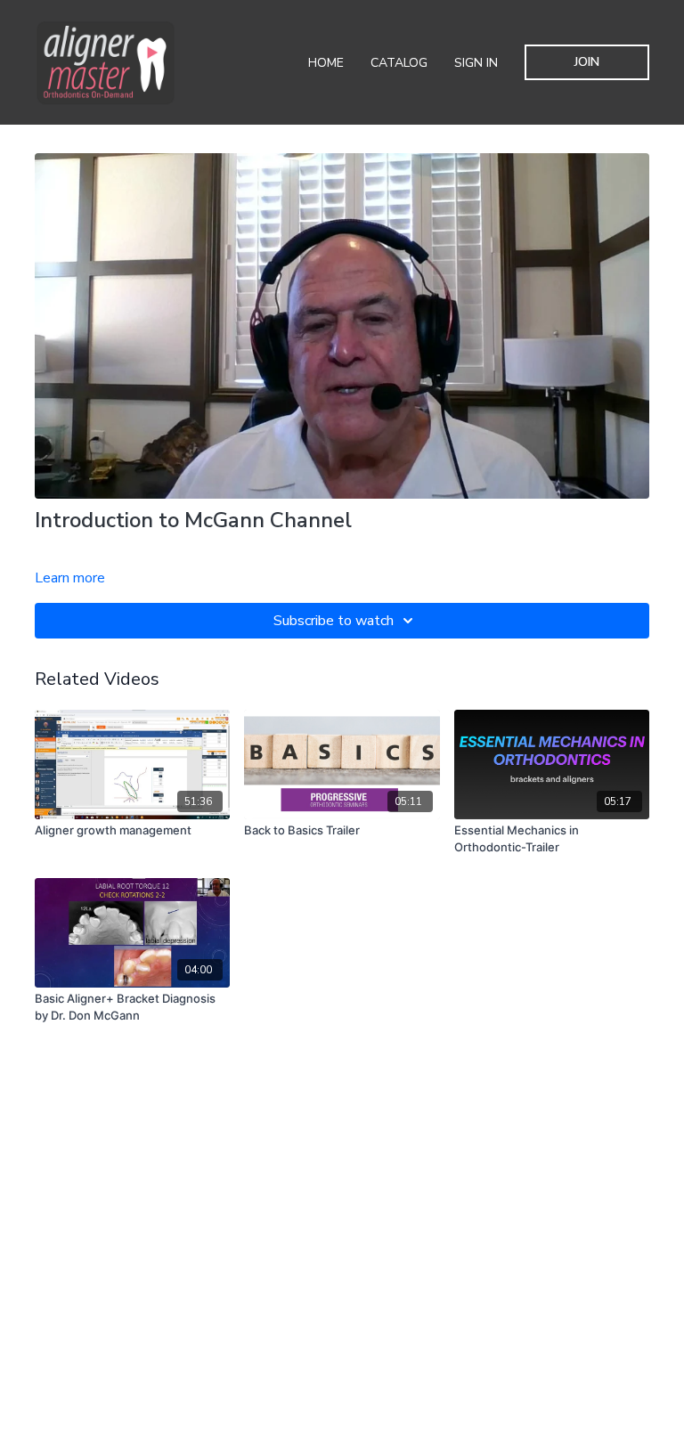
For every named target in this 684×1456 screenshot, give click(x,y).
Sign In (476, 62)
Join (586, 61)
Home (326, 62)
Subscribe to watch (333, 620)
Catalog (399, 62)
